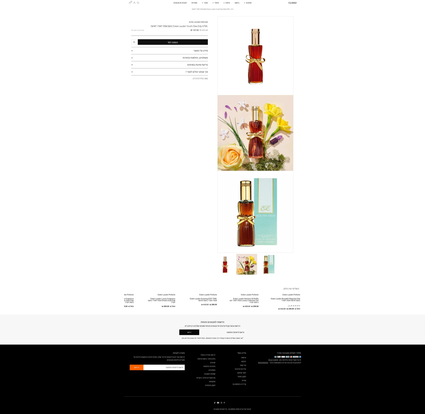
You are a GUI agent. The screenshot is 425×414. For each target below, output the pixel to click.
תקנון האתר (241, 376)
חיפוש (243, 361)
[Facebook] (224, 402)
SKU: (206, 78)
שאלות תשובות (209, 374)
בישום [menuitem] (237, 3)
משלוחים (212, 370)
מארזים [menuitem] (194, 3)
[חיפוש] (138, 3)
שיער (206, 3)
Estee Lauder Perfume (198, 22)
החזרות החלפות (209, 366)
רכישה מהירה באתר (207, 355)
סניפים (212, 362)
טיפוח (227, 3)
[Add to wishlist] (134, 42)
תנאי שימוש (241, 373)
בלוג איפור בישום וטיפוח (206, 359)
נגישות (243, 357)
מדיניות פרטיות (240, 369)
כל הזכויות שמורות (220, 409)
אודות (244, 380)
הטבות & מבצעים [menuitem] (180, 3)
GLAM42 (231, 409)
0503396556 (263, 362)
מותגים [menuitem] (248, 3)
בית (232, 9)
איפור (216, 3)
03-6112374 (273, 360)
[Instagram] (221, 402)
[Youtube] (218, 402)
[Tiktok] (215, 402)
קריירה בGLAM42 (239, 384)
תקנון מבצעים (210, 385)
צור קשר (243, 365)
